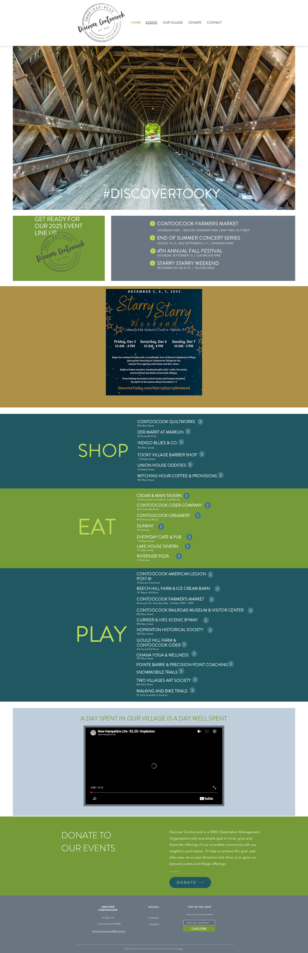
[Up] (200, 422)
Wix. (181, 949)
